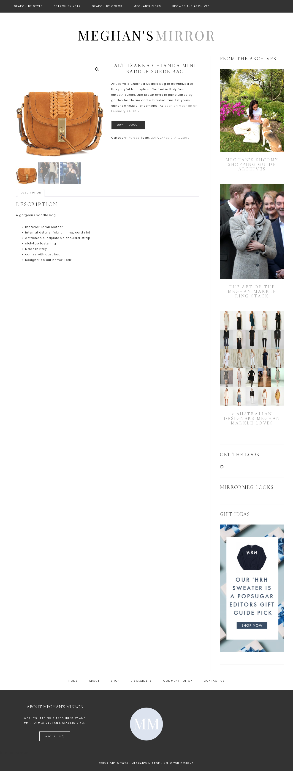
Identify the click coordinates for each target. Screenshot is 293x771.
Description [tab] (31, 192)
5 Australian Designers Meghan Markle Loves (252, 418)
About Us (53, 736)
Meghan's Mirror (146, 35)
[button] (97, 69)
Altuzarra (182, 138)
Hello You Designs (178, 763)
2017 (154, 138)
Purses (134, 138)
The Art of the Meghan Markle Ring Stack (252, 291)
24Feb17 (166, 138)
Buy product (128, 124)
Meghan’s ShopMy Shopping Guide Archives (251, 164)
